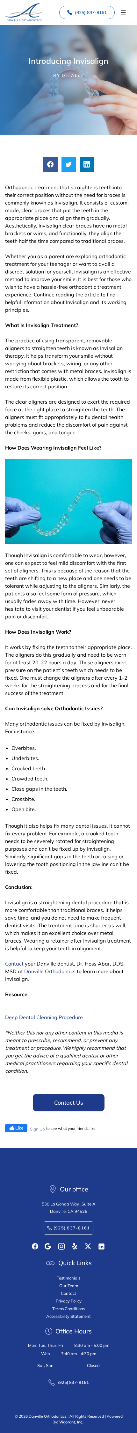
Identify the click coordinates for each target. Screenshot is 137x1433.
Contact (14, 963)
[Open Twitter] (88, 1246)
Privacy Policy (69, 1300)
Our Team (68, 1285)
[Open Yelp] (75, 1246)
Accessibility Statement (68, 1316)
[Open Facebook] (35, 1246)
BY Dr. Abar (68, 75)
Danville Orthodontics (50, 971)
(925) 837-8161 (91, 12)
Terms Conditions (68, 1308)
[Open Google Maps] (48, 1246)
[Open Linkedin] (101, 1246)
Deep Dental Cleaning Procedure (44, 1017)
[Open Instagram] (61, 1246)
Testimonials (68, 1277)
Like (19, 1128)
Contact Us (68, 1102)
